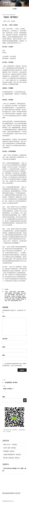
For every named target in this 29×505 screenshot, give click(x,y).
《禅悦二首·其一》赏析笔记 (9, 444)
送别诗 (20, 300)
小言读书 (6, 2)
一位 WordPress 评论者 (9, 468)
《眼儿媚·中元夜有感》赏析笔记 (11, 458)
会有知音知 (18, 296)
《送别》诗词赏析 (18, 294)
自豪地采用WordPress (8, 501)
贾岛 (9, 300)
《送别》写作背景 (20, 291)
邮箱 (4, 347)
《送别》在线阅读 (8, 293)
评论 (4, 316)
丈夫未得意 (13, 296)
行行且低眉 (8, 299)
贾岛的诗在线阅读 (14, 300)
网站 (3, 355)
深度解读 (20, 297)
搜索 (3, 397)
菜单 (15, 9)
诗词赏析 (22, 299)
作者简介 (23, 296)
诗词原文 (13, 299)
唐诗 (16, 297)
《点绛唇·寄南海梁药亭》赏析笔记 (11, 454)
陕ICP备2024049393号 (8, 493)
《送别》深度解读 (16, 293)
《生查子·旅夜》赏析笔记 (9, 448)
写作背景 (6, 297)
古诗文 (13, 297)
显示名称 (5, 338)
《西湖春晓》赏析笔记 (8, 451)
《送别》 (6, 291)
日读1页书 (17, 493)
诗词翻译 (18, 299)
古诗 (10, 297)
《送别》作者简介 (12, 291)
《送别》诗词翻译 (10, 294)
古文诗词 (6, 289)
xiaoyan (13, 14)
